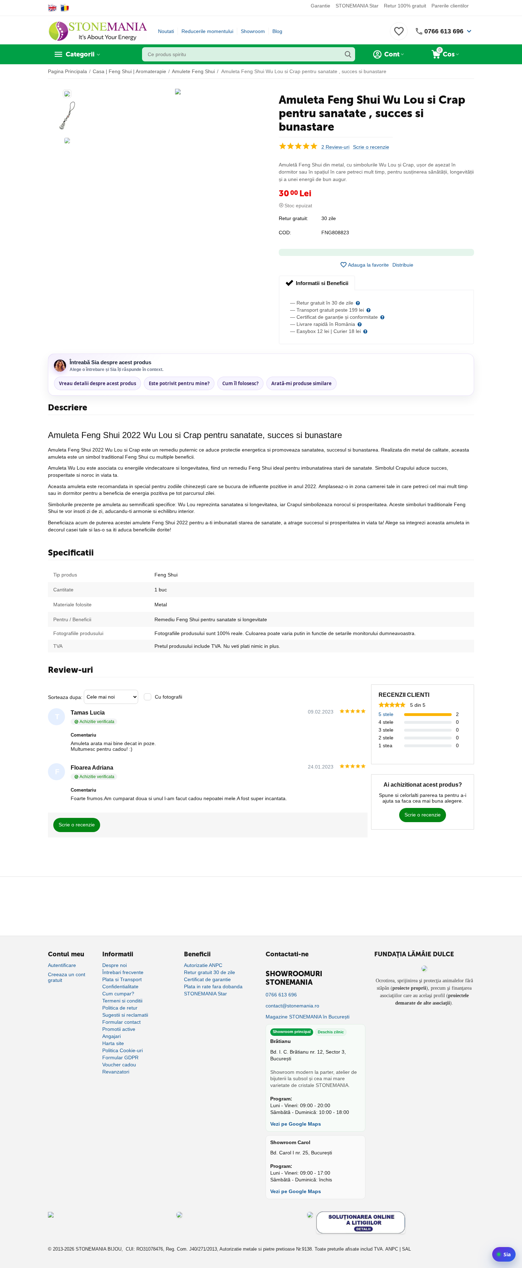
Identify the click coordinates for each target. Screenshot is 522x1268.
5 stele (386, 714)
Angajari (111, 1036)
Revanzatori (115, 1072)
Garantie (320, 6)
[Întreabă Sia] (504, 1254)
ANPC (391, 1249)
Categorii (80, 54)
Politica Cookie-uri (122, 1050)
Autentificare (62, 965)
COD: (285, 232)
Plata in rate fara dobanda (213, 986)
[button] (402, 264)
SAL (406, 1249)
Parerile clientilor (450, 6)
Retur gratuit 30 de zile (209, 972)
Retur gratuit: (293, 218)
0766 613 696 (443, 31)
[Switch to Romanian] (64, 8)
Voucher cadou (119, 1064)
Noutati (166, 31)
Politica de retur (119, 1008)
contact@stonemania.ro (292, 1006)
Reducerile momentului (207, 31)
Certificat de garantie (207, 979)
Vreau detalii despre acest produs (97, 383)
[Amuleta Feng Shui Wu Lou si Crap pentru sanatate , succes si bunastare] (178, 91)
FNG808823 (335, 232)
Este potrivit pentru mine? (179, 383)
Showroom (253, 31)
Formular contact (121, 1022)
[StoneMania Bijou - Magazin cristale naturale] (97, 31)
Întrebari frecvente (122, 972)
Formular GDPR (120, 1057)
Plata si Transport (122, 979)
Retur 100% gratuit (405, 6)
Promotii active (118, 1029)
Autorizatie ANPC (203, 965)
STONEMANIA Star (357, 6)
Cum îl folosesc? (240, 383)
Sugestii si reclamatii (125, 1015)
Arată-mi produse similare (301, 383)
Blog (277, 31)
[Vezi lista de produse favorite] (398, 35)
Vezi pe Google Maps (295, 1124)
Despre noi (114, 965)
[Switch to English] (52, 8)
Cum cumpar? (118, 993)
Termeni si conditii (122, 1001)
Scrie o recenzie (371, 147)
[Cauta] (348, 54)
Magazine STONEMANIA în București (307, 1017)
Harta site (113, 1043)
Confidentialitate (120, 986)
